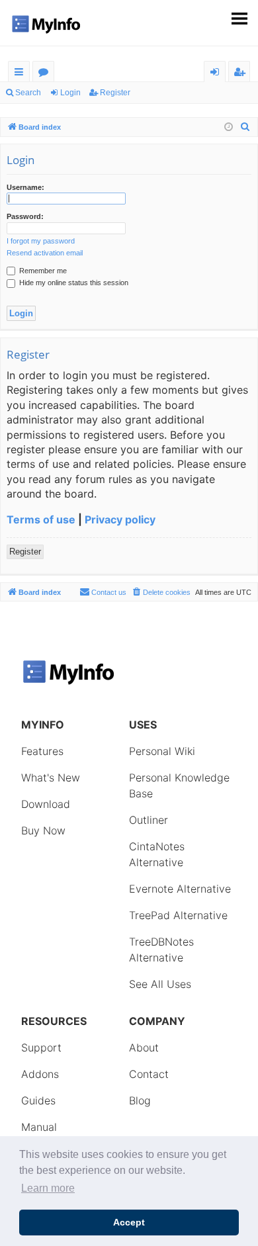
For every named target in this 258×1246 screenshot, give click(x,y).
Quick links (21, 74)
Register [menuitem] (242, 74)
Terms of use (41, 519)
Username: (25, 187)
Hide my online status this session (72, 283)
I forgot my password (41, 241)
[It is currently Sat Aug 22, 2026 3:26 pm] (228, 127)
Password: (25, 216)
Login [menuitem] (217, 74)
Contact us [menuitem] (108, 592)
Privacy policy (120, 519)
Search (28, 92)
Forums (46, 74)
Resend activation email (45, 253)
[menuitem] (245, 127)
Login (70, 92)
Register (115, 92)
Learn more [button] (48, 1188)
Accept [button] (129, 1222)
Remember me (42, 271)
